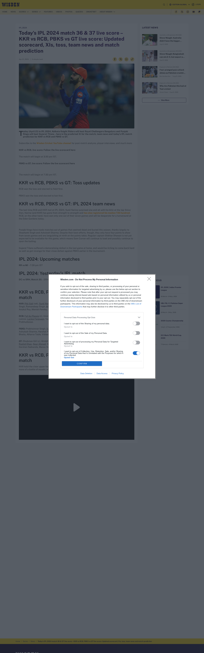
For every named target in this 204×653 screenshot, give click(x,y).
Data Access (102, 373)
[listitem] (102, 317)
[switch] (136, 323)
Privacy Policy (118, 373)
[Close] (150, 279)
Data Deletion (86, 373)
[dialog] (102, 326)
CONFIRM (82, 364)
